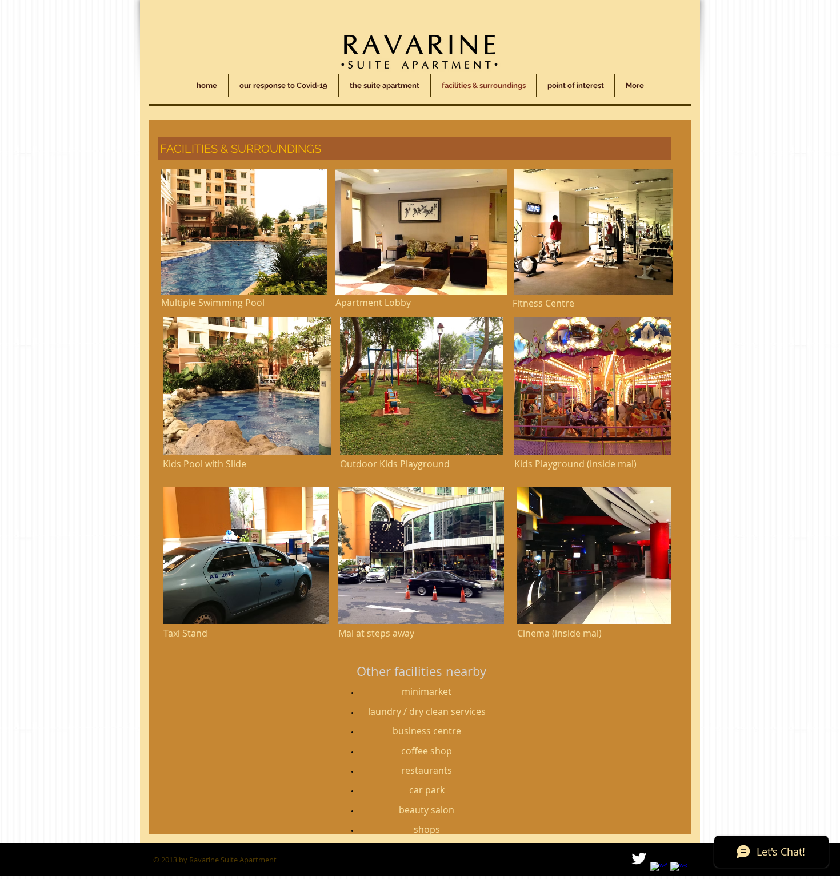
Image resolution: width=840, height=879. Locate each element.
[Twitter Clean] (638, 858)
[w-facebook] (658, 870)
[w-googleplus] (678, 870)
